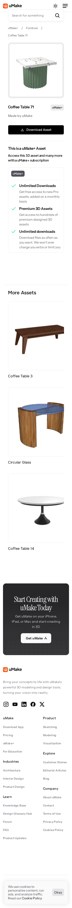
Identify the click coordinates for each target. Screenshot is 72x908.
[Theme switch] (55, 6)
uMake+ (13, 28)
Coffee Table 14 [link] (21, 548)
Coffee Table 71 (18, 35)
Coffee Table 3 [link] (20, 376)
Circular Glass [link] (19, 462)
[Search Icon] (36, 15)
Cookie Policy (32, 898)
